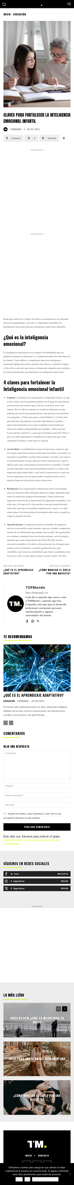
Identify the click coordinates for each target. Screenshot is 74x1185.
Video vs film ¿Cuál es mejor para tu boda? (37, 1020)
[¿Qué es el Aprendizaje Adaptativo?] (37, 668)
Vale (19, 1179)
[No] (69, 1174)
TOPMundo (16, 129)
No (27, 1179)
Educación (19, 14)
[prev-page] (5, 723)
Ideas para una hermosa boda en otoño (37, 1059)
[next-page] (64, 1008)
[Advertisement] (37, 190)
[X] (38, 620)
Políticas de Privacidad (45, 1179)
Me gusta (63, 874)
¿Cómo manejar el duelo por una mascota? (55, 571)
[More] (63, 138)
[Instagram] (32, 620)
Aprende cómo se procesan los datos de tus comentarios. (31, 842)
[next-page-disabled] (11, 723)
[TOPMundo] (6, 129)
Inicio (7, 14)
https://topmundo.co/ (36, 592)
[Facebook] (27, 620)
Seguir (64, 881)
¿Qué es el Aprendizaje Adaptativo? (18, 571)
